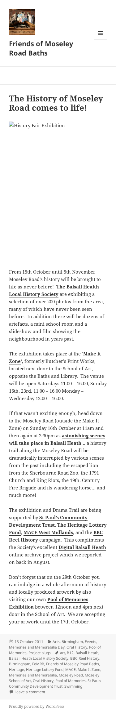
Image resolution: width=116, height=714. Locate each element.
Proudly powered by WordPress (36, 706)
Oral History (77, 647)
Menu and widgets (100, 39)
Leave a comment (30, 691)
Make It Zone (89, 669)
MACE (70, 669)
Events (90, 641)
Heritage (16, 669)
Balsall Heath (86, 652)
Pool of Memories (70, 680)
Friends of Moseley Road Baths (41, 48)
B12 (70, 652)
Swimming (73, 686)
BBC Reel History (84, 658)
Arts (56, 641)
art (62, 652)
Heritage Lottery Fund (44, 669)
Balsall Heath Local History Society (38, 658)
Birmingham (72, 641)
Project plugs (39, 652)
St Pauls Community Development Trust (55, 683)
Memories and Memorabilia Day (37, 647)
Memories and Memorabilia (33, 675)
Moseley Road (71, 675)
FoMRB (38, 664)
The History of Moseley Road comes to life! (56, 103)
